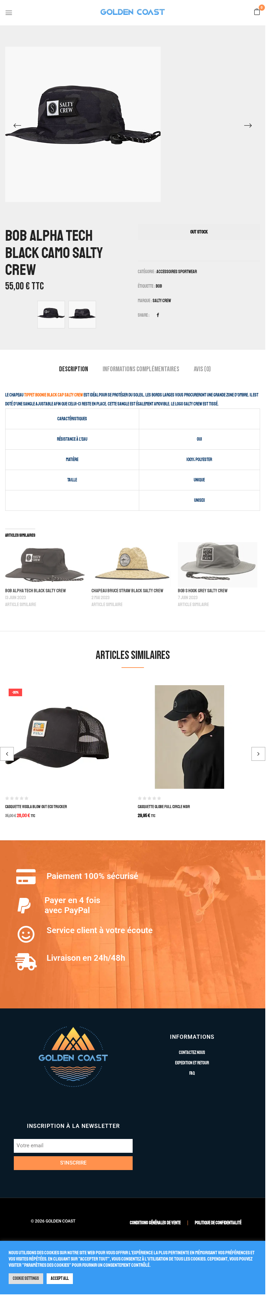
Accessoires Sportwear (176, 272)
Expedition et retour (192, 1063)
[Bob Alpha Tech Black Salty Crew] (45, 565)
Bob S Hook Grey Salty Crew (203, 591)
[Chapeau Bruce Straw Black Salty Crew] (131, 565)
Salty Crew (162, 301)
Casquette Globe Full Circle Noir (164, 806)
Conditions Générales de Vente (155, 1223)
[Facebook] (157, 315)
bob (159, 286)
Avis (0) (202, 369)
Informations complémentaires (141, 369)
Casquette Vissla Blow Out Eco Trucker (36, 806)
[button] (257, 12)
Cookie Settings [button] (26, 1278)
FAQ (192, 1073)
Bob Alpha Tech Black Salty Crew (35, 591)
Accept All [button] (60, 1278)
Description (73, 369)
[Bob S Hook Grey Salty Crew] (217, 565)
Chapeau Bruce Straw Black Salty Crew (127, 591)
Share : (144, 315)
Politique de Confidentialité (218, 1223)
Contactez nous (192, 1052)
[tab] (73, 370)
